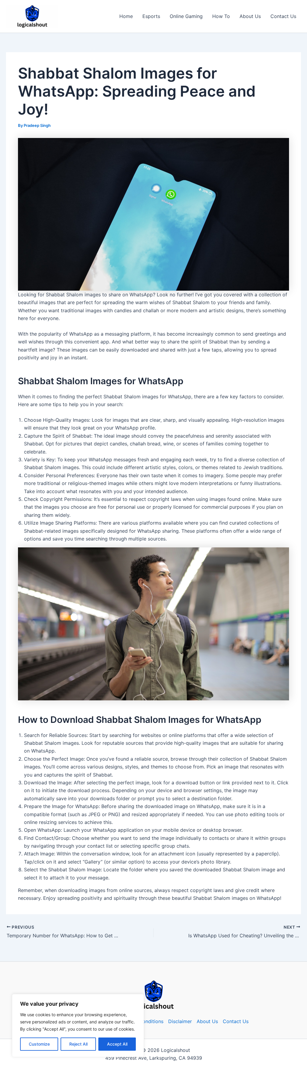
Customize (39, 1044)
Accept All (117, 1044)
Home (126, 16)
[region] (78, 1025)
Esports (151, 16)
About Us (250, 16)
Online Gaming (186, 16)
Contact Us (283, 16)
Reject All (78, 1044)
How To (221, 16)
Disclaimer (180, 1021)
